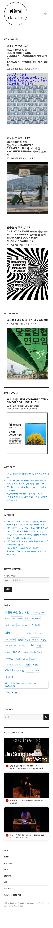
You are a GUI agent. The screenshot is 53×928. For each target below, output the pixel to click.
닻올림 (7, 652)
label (6, 869)
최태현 (25, 652)
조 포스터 (36, 618)
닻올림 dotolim (10, 903)
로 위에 (35, 639)
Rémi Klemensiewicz (14, 665)
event (6, 857)
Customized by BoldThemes (37, 903)
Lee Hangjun (23, 625)
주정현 (27, 640)
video (6, 882)
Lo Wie (30, 670)
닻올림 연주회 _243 (18, 227)
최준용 (16, 652)
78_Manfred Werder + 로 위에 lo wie (24, 493)
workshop (8, 863)
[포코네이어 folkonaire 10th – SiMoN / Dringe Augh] (27, 433)
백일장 (27, 665)
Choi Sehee (17, 618)
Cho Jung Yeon (38, 613)
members (8, 888)
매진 (37, 670)
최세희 (35, 665)
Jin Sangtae (15, 633)
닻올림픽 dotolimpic (13, 895)
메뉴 (45, 14)
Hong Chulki (26, 645)
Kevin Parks (10, 625)
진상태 (36, 625)
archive (7, 876)
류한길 (9, 658)
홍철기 (9, 676)
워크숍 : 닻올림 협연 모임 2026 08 (27, 319)
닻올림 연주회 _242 (18, 138)
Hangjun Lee (10, 646)
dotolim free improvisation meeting (21, 684)
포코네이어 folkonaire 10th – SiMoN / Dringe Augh (27, 401)
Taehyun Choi (22, 659)
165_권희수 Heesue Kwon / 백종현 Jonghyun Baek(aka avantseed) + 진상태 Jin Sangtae (26, 551)
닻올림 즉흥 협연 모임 (17, 612)
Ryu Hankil (12, 692)
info (6, 850)
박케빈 (39, 646)
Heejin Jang (36, 652)
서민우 (7, 618)
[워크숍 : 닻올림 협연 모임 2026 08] (27, 353)
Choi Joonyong (14, 670)
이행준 (20, 639)
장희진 (27, 618)
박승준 (33, 659)
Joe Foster (10, 640)
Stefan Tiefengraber (34, 633)
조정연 (43, 640)
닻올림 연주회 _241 (18, 45)
